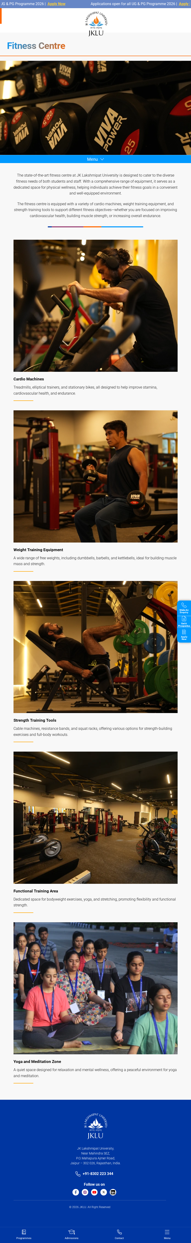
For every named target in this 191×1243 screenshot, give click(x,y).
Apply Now (28, 4)
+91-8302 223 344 (98, 1173)
